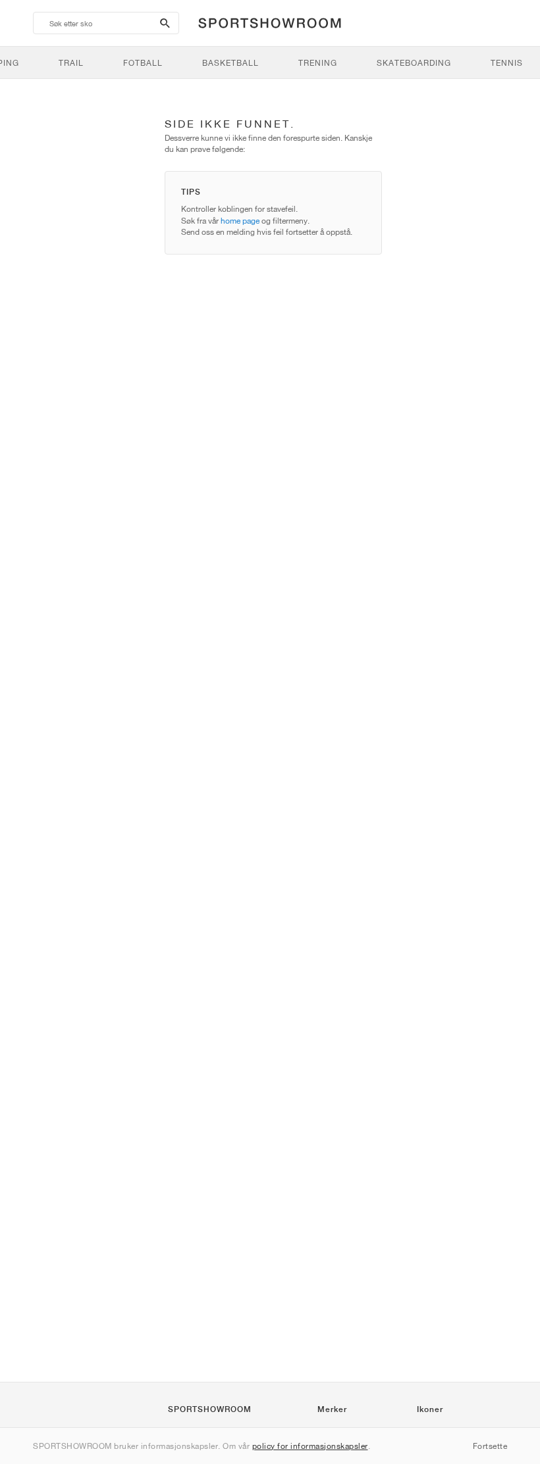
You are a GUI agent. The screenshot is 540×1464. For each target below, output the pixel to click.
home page (240, 221)
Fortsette (490, 1446)
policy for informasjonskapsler (310, 1446)
